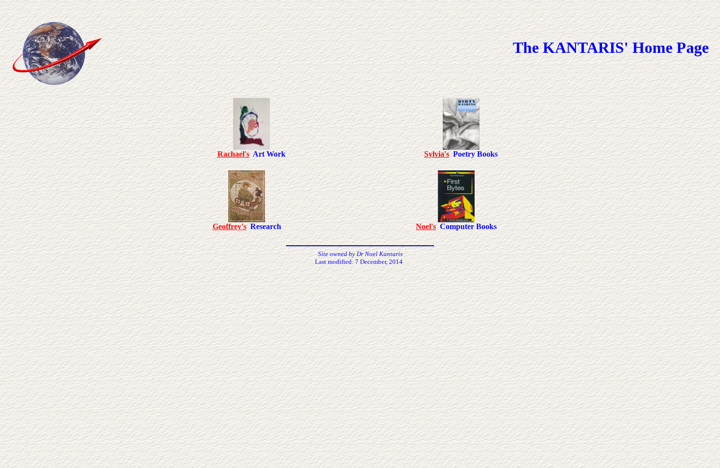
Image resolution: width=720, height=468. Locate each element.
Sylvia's (436, 154)
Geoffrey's (229, 226)
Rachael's (233, 154)
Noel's (426, 226)
